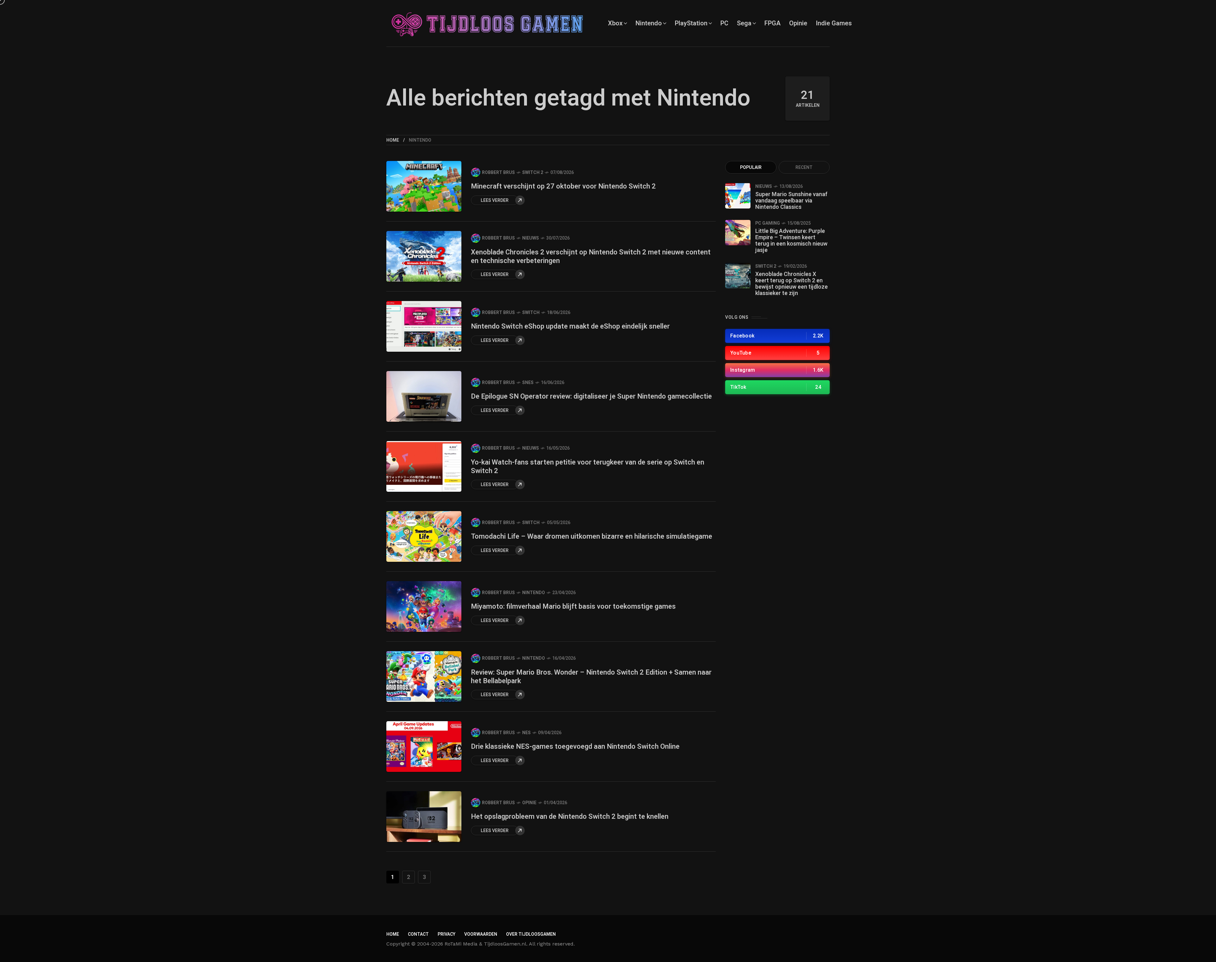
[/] (777, 336)
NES (526, 732)
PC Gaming (767, 223)
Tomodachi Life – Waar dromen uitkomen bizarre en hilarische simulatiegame (591, 536)
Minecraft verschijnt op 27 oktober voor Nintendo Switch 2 (563, 186)
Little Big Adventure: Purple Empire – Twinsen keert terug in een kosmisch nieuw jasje (791, 240)
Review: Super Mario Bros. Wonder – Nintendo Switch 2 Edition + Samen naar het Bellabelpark (591, 676)
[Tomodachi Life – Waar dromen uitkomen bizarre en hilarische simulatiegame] (423, 536)
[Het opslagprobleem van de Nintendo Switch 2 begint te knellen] (423, 816)
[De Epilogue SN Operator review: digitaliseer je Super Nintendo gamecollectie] (423, 408)
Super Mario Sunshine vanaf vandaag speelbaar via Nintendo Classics (791, 200)
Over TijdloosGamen (531, 934)
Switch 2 (532, 172)
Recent (804, 167)
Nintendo (533, 592)
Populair (751, 167)
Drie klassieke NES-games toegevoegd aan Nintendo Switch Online (575, 746)
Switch (531, 312)
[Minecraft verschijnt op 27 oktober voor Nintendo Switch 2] (423, 186)
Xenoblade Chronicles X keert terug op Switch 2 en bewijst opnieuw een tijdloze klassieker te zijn (791, 284)
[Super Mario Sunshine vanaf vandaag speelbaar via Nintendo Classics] (737, 195)
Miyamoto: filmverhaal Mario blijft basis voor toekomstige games (573, 606)
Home (392, 140)
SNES (528, 382)
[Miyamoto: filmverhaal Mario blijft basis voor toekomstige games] (423, 606)
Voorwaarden (480, 934)
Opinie (529, 802)
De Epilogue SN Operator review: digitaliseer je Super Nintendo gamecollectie (591, 396)
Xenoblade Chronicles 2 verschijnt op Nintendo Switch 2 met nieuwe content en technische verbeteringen (591, 256)
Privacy (446, 934)
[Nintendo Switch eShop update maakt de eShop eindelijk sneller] (423, 326)
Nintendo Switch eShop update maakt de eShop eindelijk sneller (570, 326)
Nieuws (530, 238)
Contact (418, 934)
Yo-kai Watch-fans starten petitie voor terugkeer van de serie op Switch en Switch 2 (587, 466)
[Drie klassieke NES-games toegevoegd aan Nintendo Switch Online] (423, 746)
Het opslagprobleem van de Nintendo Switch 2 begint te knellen (569, 816)
